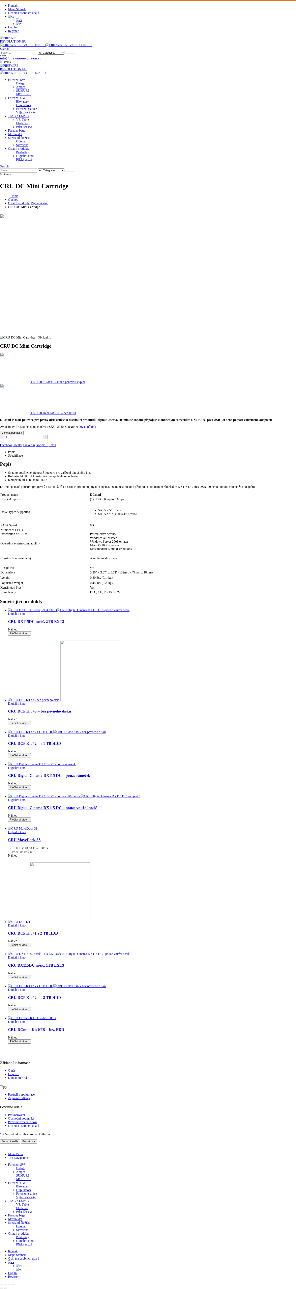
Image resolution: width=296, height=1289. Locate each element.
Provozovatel (16, 1115)
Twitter (17, 445)
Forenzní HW (17, 98)
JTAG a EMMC (18, 116)
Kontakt (13, 5)
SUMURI (22, 90)
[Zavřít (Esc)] (13, 1284)
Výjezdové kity (26, 112)
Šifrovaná (22, 145)
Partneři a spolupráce (21, 1094)
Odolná (21, 141)
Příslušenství (24, 127)
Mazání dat (15, 134)
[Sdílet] (9, 1284)
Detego (20, 83)
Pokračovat (29, 1141)
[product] (152, 610)
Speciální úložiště (19, 137)
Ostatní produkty (18, 148)
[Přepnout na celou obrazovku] (5, 1284)
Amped (21, 87)
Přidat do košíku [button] (22, 852)
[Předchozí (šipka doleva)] (1, 1288)
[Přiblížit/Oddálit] (1, 1284)
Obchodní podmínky (21, 1118)
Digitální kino (25, 156)
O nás (12, 1070)
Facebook (6, 445)
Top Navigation (18, 1157)
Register (13, 31)
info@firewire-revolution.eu (20, 58)
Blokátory (22, 101)
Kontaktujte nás (18, 1077)
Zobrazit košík (10, 1141)
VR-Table (22, 119)
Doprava (13, 1074)
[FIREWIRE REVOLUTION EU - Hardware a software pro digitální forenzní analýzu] (20, 41)
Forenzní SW (16, 79)
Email (52, 445)
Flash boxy (23, 123)
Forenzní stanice (26, 108)
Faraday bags (16, 130)
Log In (12, 27)
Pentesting (22, 152)
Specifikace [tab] (15, 455)
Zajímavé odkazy (19, 1098)
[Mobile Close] (2, 1147)
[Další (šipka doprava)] (5, 1288)
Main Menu (15, 1154)
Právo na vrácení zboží (22, 1122)
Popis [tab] (11, 452)
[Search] (70, 53)
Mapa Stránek (17, 9)
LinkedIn (29, 445)
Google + (42, 445)
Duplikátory (23, 105)
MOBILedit (23, 94)
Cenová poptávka (12, 432)
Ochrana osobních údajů (23, 13)
